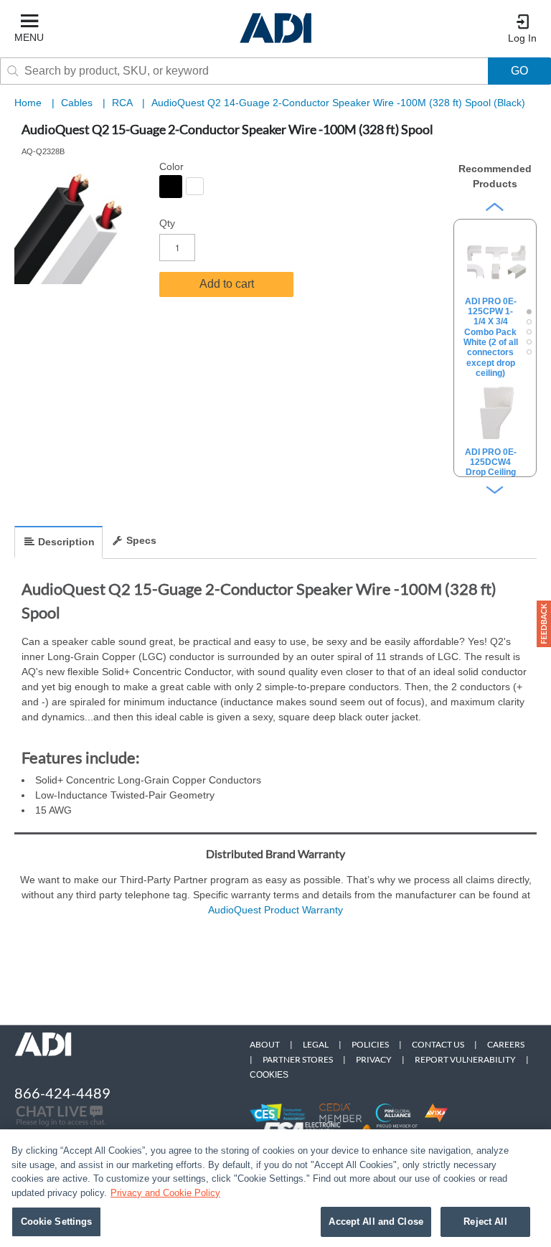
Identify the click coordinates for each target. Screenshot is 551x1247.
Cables (78, 102)
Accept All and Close (376, 1221)
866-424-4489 (62, 1092)
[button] (544, 624)
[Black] (170, 186)
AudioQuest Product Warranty (275, 910)
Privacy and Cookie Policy (165, 1192)
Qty (167, 223)
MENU (29, 37)
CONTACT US (438, 1044)
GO (519, 71)
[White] (195, 186)
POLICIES (370, 1044)
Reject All (485, 1221)
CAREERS (505, 1044)
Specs (141, 540)
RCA (123, 102)
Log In (522, 38)
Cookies (269, 1075)
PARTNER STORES (298, 1059)
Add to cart (226, 284)
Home (28, 102)
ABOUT (265, 1044)
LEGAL (316, 1044)
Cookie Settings (57, 1221)
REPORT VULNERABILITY (465, 1059)
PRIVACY (374, 1059)
